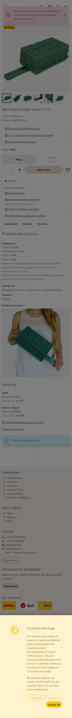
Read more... (37, 697)
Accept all (54, 704)
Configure (54, 697)
